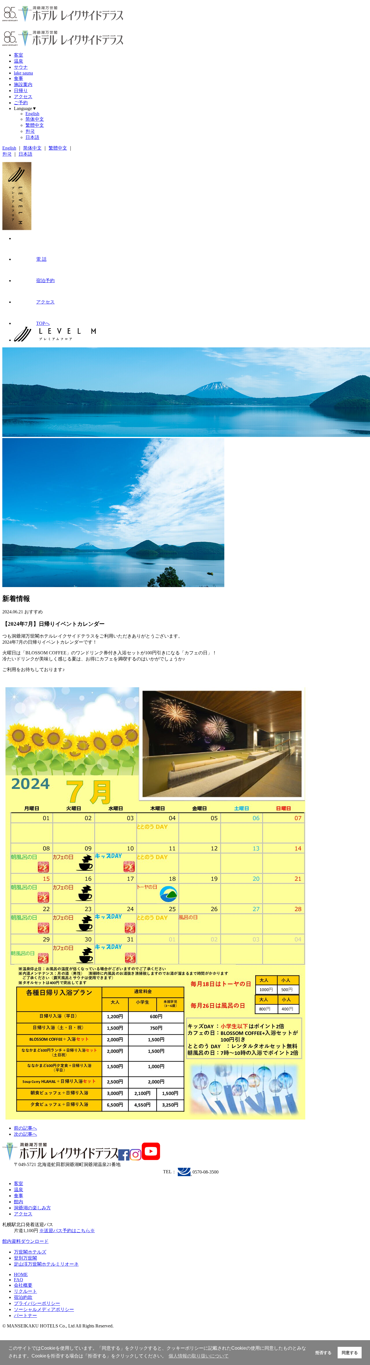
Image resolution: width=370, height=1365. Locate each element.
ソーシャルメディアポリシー (44, 1309)
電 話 (41, 259)
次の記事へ (25, 1134)
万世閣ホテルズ (30, 1251)
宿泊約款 (23, 1297)
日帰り (21, 90)
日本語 (32, 137)
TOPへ (43, 323)
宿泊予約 (45, 280)
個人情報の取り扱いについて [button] (199, 1355)
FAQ (18, 1279)
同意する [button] (350, 1352)
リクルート (25, 1291)
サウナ (21, 67)
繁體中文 (34, 125)
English (32, 113)
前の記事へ (25, 1128)
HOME (21, 1274)
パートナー (25, 1315)
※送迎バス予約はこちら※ (67, 1230)
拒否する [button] (323, 1352)
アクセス (23, 96)
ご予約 (21, 102)
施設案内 (23, 84)
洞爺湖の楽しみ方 (32, 1207)
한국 (30, 131)
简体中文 (34, 119)
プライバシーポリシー (37, 1303)
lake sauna (23, 72)
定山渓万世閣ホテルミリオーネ (46, 1264)
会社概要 (23, 1285)
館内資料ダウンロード (25, 1241)
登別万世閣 (25, 1258)
